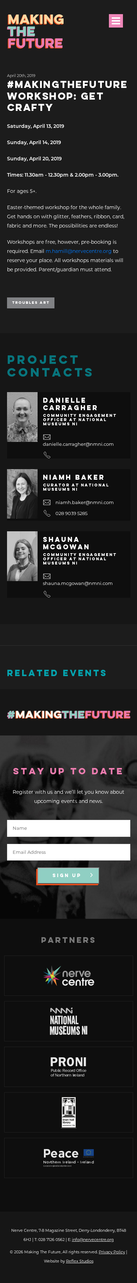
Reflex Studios (79, 1261)
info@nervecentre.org (93, 1239)
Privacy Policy (112, 1251)
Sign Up (66, 876)
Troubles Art (31, 303)
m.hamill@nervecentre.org (79, 251)
